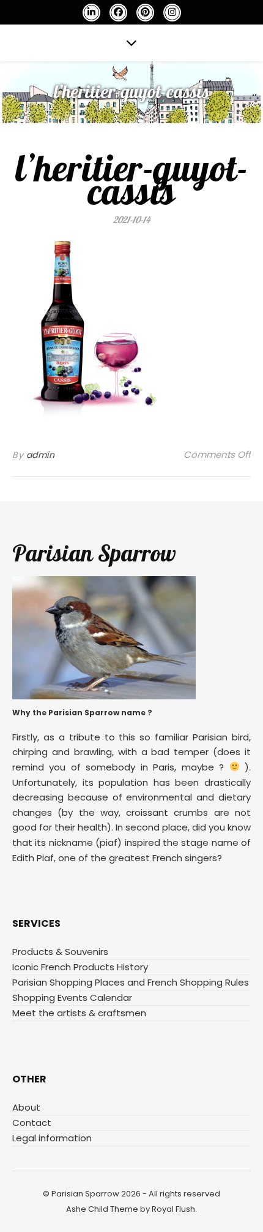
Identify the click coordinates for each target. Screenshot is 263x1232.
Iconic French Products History (80, 966)
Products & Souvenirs (60, 951)
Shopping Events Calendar (72, 997)
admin (40, 455)
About (26, 1107)
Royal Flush (173, 1209)
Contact (31, 1122)
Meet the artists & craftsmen (79, 1012)
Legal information (52, 1137)
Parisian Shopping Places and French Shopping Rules (130, 982)
